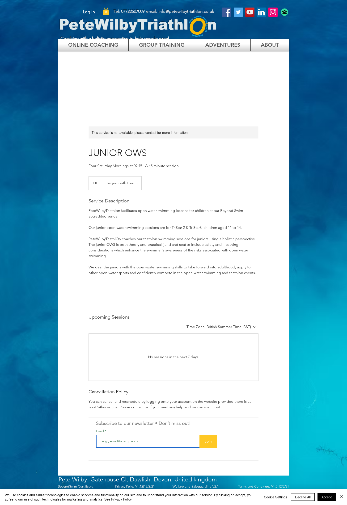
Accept (327, 497)
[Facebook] (226, 12)
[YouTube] (249, 12)
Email (100, 431)
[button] (106, 11)
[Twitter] (238, 12)
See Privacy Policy (118, 499)
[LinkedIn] (261, 12)
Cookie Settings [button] (275, 497)
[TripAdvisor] (284, 12)
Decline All (303, 497)
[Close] (341, 497)
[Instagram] (273, 12)
